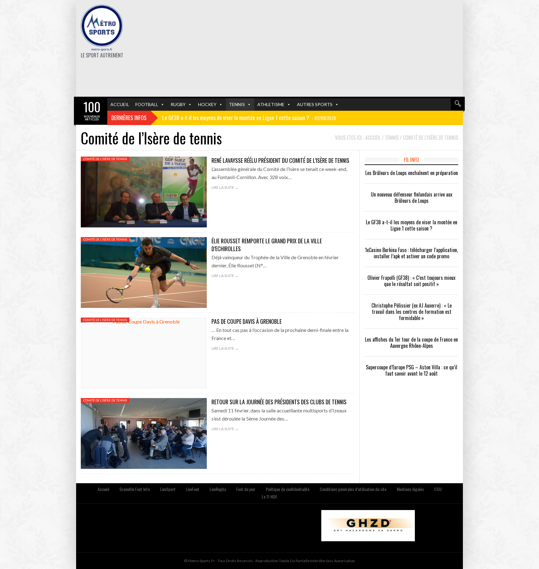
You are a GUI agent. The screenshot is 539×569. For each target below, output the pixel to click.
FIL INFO (411, 159)
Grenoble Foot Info (134, 489)
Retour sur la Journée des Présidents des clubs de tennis (279, 402)
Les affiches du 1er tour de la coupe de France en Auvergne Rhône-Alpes (411, 342)
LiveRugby (218, 489)
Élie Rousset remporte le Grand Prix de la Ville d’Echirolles (266, 245)
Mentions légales (410, 489)
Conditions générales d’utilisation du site (353, 489)
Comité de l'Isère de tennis (105, 159)
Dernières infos (129, 118)
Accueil (103, 489)
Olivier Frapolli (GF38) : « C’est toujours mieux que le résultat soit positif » (411, 281)
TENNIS (237, 104)
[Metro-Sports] (102, 28)
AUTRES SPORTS (315, 104)
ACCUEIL (119, 104)
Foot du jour (245, 489)
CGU (438, 489)
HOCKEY (207, 104)
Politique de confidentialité (287, 489)
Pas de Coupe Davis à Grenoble (246, 321)
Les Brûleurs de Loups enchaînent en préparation (411, 173)
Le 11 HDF (269, 496)
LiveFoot (192, 489)
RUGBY (178, 104)
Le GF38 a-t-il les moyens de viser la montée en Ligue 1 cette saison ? (411, 225)
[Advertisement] (336, 48)
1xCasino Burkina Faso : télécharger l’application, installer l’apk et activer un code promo (411, 253)
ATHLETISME (270, 104)
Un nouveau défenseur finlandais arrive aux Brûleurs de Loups (411, 197)
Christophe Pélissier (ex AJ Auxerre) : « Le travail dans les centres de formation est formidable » (411, 312)
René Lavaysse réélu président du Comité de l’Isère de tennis (280, 160)
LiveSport (168, 489)
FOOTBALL (146, 104)
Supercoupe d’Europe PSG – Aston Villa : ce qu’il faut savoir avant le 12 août (411, 370)
